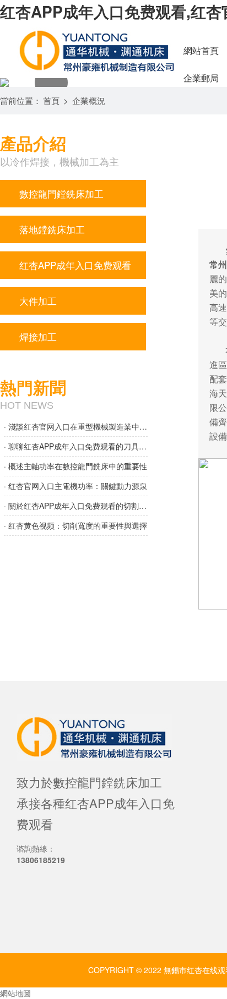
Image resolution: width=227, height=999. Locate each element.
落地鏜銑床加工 (52, 229)
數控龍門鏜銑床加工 (61, 193)
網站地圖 (15, 992)
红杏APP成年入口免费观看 (75, 265)
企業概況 (88, 100)
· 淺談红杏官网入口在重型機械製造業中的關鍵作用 (76, 426)
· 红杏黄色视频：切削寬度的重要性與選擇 (75, 525)
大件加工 (38, 301)
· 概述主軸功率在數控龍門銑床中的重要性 (75, 465)
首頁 (51, 100)
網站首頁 (201, 50)
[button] (51, 82)
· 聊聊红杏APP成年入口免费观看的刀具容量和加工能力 (76, 446)
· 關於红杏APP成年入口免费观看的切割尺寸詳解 (76, 505)
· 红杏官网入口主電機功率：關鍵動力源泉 (75, 485)
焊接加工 (38, 336)
